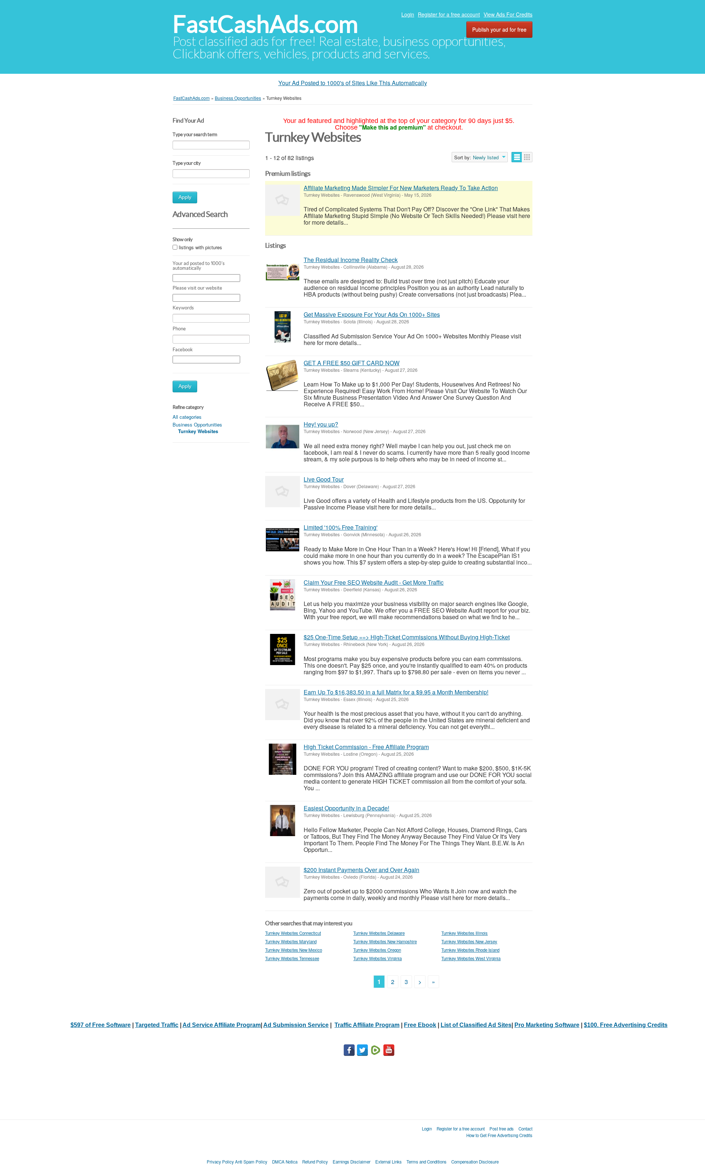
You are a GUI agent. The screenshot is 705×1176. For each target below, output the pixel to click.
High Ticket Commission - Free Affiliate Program (366, 747)
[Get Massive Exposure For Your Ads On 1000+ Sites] (282, 326)
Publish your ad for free (499, 29)
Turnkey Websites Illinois (464, 933)
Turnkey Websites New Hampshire (385, 941)
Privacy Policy (220, 1162)
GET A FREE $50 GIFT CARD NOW (352, 363)
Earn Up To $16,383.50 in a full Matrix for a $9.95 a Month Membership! (396, 692)
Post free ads (501, 1129)
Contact (525, 1129)
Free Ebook (420, 1025)
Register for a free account (449, 14)
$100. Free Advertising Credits (626, 1025)
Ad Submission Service (296, 1025)
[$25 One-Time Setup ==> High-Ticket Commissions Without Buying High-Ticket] (282, 649)
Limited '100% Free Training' (340, 527)
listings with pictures (200, 247)
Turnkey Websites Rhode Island (470, 950)
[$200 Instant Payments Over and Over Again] (282, 882)
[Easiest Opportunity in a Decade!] (282, 820)
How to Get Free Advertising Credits (499, 1135)
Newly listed (486, 157)
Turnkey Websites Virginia (377, 958)
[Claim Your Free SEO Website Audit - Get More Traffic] (282, 594)
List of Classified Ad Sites (476, 1025)
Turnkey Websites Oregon (377, 950)
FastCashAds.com (265, 24)
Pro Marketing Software (546, 1025)
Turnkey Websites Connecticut (293, 933)
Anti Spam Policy (251, 1162)
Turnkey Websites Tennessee (292, 958)
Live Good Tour (324, 479)
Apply (184, 197)
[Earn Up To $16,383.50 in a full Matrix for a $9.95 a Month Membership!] (282, 704)
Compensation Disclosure (475, 1162)
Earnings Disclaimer (351, 1162)
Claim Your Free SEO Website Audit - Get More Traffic (374, 582)
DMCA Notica (284, 1162)
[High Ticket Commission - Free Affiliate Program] (282, 759)
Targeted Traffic (156, 1025)
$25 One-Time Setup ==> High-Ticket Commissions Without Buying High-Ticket (407, 637)
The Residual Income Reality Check (351, 259)
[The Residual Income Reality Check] (282, 272)
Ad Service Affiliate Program (221, 1025)
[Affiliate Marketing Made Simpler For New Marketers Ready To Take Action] (282, 200)
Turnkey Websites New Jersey (469, 941)
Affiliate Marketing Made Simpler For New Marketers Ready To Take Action (401, 188)
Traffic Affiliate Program (367, 1025)
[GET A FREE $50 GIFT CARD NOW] (282, 375)
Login (407, 14)
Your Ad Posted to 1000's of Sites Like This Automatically (352, 83)
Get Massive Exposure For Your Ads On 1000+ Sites (372, 314)
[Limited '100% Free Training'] (282, 539)
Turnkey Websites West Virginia (470, 958)
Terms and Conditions (426, 1162)
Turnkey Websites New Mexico (293, 950)
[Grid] (527, 157)
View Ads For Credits (508, 14)
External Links (388, 1162)
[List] (516, 157)
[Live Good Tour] (282, 491)
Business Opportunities (197, 424)
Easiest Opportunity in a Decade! (346, 808)
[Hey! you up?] (282, 436)
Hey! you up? (321, 424)
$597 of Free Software (100, 1025)
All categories (187, 416)
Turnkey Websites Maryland (291, 941)
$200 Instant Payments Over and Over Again (361, 869)
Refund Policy (315, 1162)
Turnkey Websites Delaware (379, 933)
